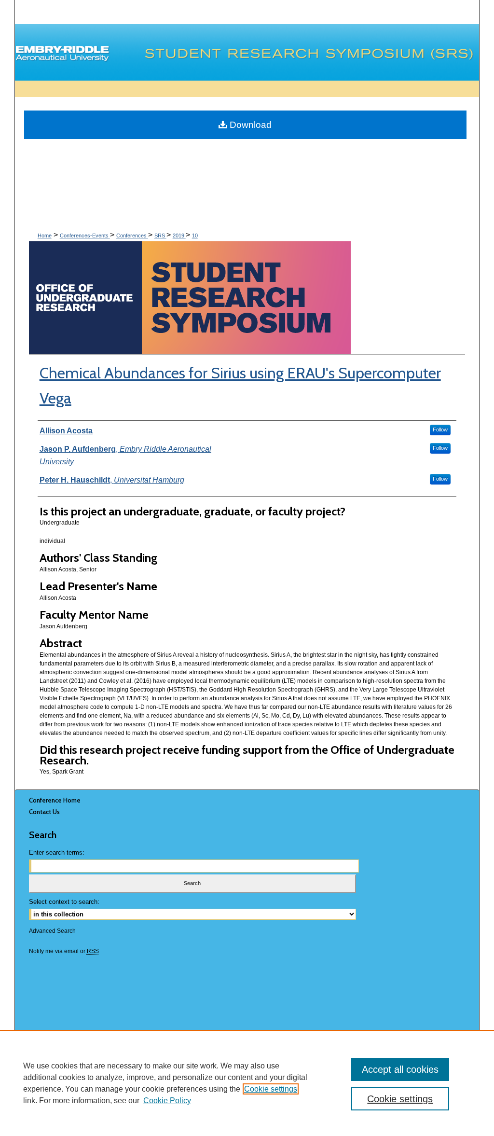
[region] (247, 1083)
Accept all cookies (400, 1069)
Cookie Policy (167, 1100)
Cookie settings (270, 1089)
